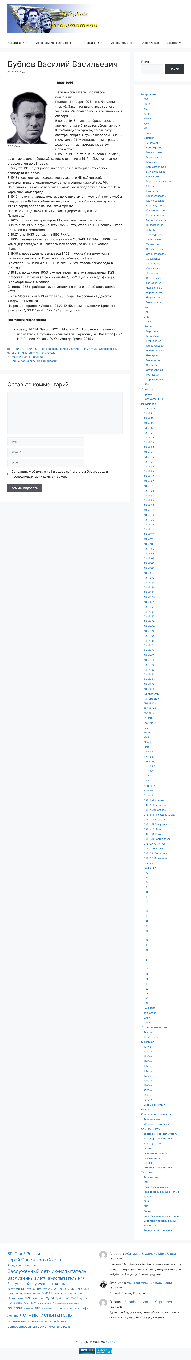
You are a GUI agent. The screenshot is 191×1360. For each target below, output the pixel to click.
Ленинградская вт (157, 350)
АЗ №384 (149, 611)
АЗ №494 (149, 674)
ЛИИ (146, 746)
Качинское (152, 190)
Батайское (152, 161)
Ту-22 (74, 1298)
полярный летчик (57, 1321)
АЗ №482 (149, 669)
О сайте (171, 42)
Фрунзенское (154, 277)
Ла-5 (73, 1289)
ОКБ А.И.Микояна (154, 800)
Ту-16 (66, 1298)
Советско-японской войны (160, 1220)
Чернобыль (14, 1302)
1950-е (148, 1066)
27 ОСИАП (150, 408)
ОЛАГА (148, 132)
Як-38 (33, 1303)
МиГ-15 (27, 1293)
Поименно (150, 867)
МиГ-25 (68, 1293)
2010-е (148, 1095)
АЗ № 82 (149, 500)
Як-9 (26, 1303)
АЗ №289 (149, 587)
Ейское (150, 186)
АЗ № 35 (149, 466)
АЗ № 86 (149, 510)
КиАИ (147, 113)
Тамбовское (153, 263)
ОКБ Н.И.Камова (153, 833)
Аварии (148, 1032)
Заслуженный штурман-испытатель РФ (31, 1288)
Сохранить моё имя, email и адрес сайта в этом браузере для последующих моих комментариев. (60, 474)
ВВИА (147, 103)
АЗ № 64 (149, 490)
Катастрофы (151, 1037)
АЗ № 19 (149, 427)
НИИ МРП (149, 766)
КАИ (146, 108)
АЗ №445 (149, 630)
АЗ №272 (149, 577)
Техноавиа (150, 1012)
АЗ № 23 (30, 348)
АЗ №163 (149, 558)
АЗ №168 (149, 568)
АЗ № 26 (149, 452)
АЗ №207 (149, 572)
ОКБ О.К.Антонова (154, 843)
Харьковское (153, 282)
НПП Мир (149, 785)
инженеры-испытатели (158, 1138)
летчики (149, 1148)
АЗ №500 (149, 684)
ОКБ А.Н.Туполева (155, 804)
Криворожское (155, 215)
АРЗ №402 (150, 708)
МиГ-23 (58, 1293)
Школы (148, 326)
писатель (37, 1321)
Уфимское (152, 273)
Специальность (150, 1128)
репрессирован (19, 1326)
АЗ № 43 (149, 476)
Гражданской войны (54, 348)
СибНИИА (150, 1008)
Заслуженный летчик (22, 1265)
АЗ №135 (149, 543)
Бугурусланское (155, 171)
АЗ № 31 (149, 461)
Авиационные (152, 1119)
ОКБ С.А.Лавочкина (155, 853)
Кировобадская (155, 345)
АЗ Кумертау (151, 698)
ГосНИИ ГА (150, 722)
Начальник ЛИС (19, 1298)
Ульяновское (154, 268)
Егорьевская (153, 340)
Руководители (152, 1157)
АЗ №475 (149, 664)
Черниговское (154, 292)
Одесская (105, 348)
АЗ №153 (149, 548)
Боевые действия (154, 1104)
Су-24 (50, 1298)
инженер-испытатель (57, 1308)
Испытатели (15, 42)
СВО (146, 1206)
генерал (14, 1308)
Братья (148, 394)
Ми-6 (86, 1289)
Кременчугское (155, 210)
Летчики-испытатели (83, 348)
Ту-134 (84, 1298)
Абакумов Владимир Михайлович (151, 1253)
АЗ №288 (149, 582)
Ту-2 (58, 1298)
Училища (149, 137)
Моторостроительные (157, 1124)
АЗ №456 (149, 635)
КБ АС (147, 732)
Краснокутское (155, 205)
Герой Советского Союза (34, 1259)
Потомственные (153, 398)
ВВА (146, 99)
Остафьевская (154, 369)
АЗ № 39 (149, 471)
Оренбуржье (150, 42)
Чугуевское (153, 297)
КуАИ (147, 123)
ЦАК (146, 311)
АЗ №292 (149, 592)
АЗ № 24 (149, 447)
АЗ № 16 (149, 418)
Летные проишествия (154, 1027)
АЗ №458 (149, 640)
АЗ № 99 (149, 519)
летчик (12, 1315)
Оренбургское (154, 234)
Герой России (27, 1253)
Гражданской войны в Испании (162, 1191)
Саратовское (153, 239)
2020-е (148, 1099)
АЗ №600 (149, 688)
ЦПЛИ (147, 321)
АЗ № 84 (149, 505)
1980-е (148, 1080)
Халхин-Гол (150, 1225)
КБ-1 (146, 737)
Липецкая (152, 355)
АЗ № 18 (149, 423)
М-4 (80, 1289)
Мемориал (147, 1041)
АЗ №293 (149, 597)
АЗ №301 (149, 601)
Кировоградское (156, 195)
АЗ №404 (149, 626)
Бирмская (152, 331)
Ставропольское (156, 248)
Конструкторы (152, 1143)
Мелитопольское (156, 219)
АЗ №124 (149, 529)
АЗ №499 (149, 679)
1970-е (148, 1075)
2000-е (148, 1090)
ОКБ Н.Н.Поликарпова (157, 838)
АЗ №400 (149, 621)
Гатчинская (152, 336)
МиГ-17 (36, 1294)
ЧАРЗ (147, 1022)
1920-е (148, 1051)
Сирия (147, 1211)
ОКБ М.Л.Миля (152, 829)
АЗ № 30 (149, 456)
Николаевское (154, 224)
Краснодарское (155, 200)
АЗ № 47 (149, 481)
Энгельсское (154, 302)
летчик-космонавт (18, 1321)
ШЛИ (146, 384)
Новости (146, 1109)
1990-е (148, 1085)
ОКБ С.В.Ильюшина (155, 858)
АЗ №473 (149, 659)
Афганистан (151, 1177)
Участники (147, 1172)
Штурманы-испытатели (158, 1167)
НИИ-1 (147, 775)
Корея (147, 1196)
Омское (150, 229)
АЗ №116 (149, 524)
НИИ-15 (150, 761)
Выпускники (148, 94)
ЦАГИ (147, 1017)
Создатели (91, 42)
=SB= (111, 1342)
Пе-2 (36, 1298)
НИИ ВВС (149, 756)
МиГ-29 (78, 1293)
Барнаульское (154, 157)
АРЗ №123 (150, 703)
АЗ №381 (149, 606)
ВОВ (146, 1182)
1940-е (148, 1061)
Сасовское (152, 244)
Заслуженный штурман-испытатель (36, 1284)
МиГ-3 (18, 1293)
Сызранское (153, 258)
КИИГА (148, 118)
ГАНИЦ (148, 717)
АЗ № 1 (148, 413)
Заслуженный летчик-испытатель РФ (45, 1278)
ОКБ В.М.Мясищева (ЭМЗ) (159, 814)
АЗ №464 (149, 650)
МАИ (146, 128)
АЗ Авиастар (151, 693)
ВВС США (149, 713)
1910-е (147, 1046)
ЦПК (146, 316)
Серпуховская (154, 379)
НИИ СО (149, 771)
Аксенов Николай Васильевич (150, 1283)
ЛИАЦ (147, 742)
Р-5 (42, 1298)
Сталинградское (156, 253)
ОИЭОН (148, 795)
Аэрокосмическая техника (54, 42)
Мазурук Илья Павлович (28, 356)
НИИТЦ (148, 780)
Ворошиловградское (158, 181)
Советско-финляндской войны (162, 1215)
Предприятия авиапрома (156, 1114)
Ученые (148, 1162)
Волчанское (153, 176)
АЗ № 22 (17, 348)
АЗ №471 (149, 655)
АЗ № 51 (149, 485)
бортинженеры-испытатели (161, 1133)
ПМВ (116, 348)
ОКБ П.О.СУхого (153, 848)
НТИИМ (148, 790)
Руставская (152, 374)
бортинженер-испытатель (66, 1303)
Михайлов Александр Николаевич (34, 360)
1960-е (148, 1070)
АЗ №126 (149, 539)
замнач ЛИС (20, 352)
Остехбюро (150, 862)
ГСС (146, 727)
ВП (10, 1253)
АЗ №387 (149, 616)
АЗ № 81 (149, 495)
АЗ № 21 (149, 432)
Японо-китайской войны (158, 1230)
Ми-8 (10, 1293)
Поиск (146, 62)
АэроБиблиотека (122, 42)
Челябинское (154, 287)
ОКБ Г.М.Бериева (154, 819)
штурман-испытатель (51, 1326)
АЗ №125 (149, 534)
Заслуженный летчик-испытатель (46, 1271)
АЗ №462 (149, 645)
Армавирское (154, 147)
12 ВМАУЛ (152, 142)
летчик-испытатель (42, 352)
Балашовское (154, 152)
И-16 (60, 1289)
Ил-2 (66, 1289)
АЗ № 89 (149, 514)
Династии (147, 389)
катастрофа (80, 1308)
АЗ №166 (149, 563)
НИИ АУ (148, 751)
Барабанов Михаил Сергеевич (148, 1302)
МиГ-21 (47, 1293)
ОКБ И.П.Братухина (155, 824)
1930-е (148, 1056)
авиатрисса (44, 1303)
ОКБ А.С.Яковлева (155, 809)
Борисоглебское (156, 166)
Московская (153, 360)
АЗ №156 (149, 553)
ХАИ (146, 307)
